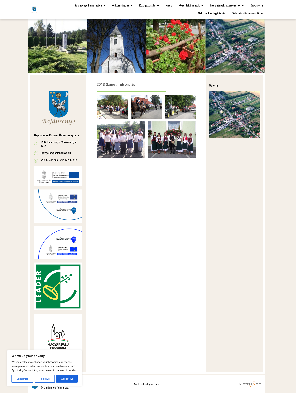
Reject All (45, 378)
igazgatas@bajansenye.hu (56, 153)
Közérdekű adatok (189, 5)
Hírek (169, 5)
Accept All (67, 378)
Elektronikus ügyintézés (212, 13)
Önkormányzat (120, 5)
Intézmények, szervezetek (225, 5)
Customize (22, 378)
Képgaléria (256, 5)
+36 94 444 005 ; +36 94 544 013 (59, 160)
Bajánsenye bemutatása (88, 5)
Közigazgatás (147, 5)
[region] (44, 368)
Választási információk (245, 13)
